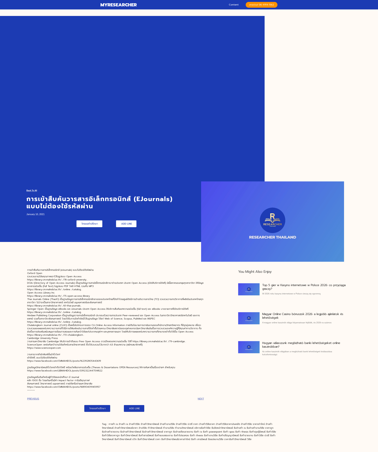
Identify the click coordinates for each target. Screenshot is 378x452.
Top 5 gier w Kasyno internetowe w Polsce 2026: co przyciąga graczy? (304, 287)
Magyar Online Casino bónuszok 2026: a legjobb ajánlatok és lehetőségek (302, 316)
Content (234, 4)
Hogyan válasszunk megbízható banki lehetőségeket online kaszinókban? (301, 345)
